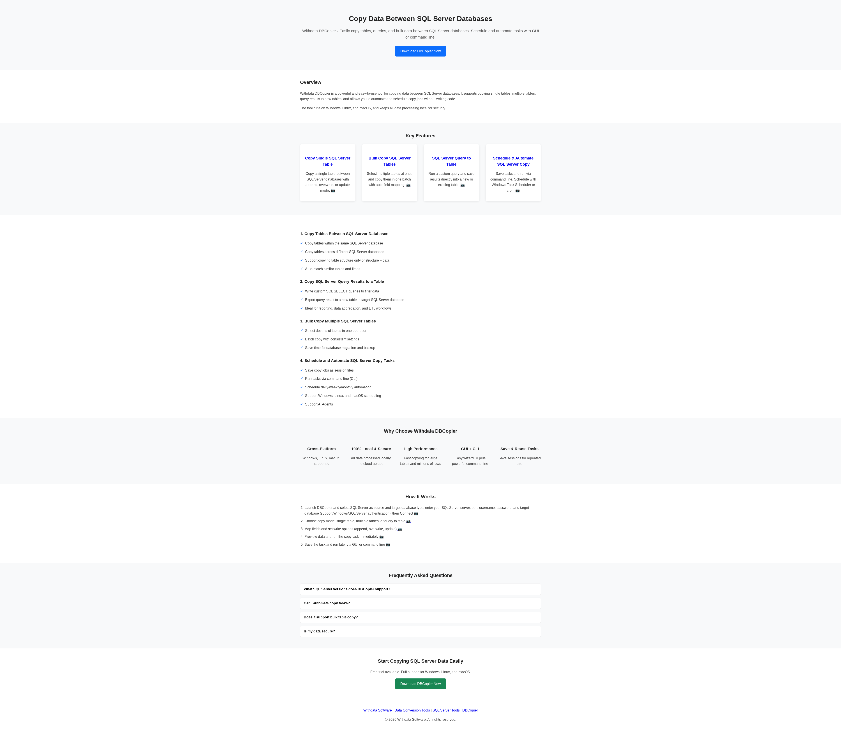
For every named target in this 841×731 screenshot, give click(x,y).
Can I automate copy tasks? (327, 603)
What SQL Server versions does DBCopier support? (347, 589)
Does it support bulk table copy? (331, 617)
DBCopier (470, 710)
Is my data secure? (319, 631)
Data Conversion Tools (412, 710)
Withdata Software (377, 710)
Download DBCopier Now (420, 51)
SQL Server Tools (446, 710)
